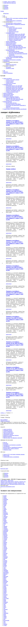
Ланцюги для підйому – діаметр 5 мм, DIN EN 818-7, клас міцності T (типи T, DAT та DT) (14, 217)
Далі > (3, 412)
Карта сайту (10, 480)
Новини (8, 63)
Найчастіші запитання (11, 64)
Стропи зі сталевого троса (15, 40)
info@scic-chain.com (5, 421)
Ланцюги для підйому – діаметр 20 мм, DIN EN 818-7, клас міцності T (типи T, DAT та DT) (14, 148)
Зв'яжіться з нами (10, 68)
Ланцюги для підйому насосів (16, 39)
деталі (10, 138)
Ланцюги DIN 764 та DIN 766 (16, 46)
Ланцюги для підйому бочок (7, 481)
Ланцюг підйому (11, 169)
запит (7, 138)
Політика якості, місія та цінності (13, 23)
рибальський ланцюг (11, 43)
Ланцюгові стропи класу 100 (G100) (17, 37)
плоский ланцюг (12, 29)
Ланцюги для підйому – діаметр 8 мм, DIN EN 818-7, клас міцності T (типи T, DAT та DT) (14, 293)
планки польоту (12, 30)
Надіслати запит (4, 468)
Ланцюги (16, 481)
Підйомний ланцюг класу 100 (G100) (17, 36)
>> (5, 412)
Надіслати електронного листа (8, 486)
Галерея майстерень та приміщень (14, 20)
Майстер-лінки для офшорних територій (12, 437)
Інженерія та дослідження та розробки (12, 59)
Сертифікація (6, 61)
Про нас (5, 442)
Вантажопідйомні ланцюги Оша (17, 484)
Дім (4, 15)
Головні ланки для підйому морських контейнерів (14, 109)
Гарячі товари (4, 480)
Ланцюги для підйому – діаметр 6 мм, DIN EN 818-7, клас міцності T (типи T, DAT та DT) (14, 268)
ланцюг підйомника (10, 41)
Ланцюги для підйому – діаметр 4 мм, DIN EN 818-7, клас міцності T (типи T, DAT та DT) (14, 192)
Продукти (5, 25)
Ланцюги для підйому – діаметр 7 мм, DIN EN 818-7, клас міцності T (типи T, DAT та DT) (14, 243)
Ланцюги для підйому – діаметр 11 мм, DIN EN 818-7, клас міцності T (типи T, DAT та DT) (14, 123)
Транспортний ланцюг (11, 42)
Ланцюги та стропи (12, 482)
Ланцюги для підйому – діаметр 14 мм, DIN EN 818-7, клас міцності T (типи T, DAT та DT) (14, 395)
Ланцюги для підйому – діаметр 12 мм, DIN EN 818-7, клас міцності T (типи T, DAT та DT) (14, 369)
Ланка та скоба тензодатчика (15, 56)
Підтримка (8, 67)
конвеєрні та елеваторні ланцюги (13, 45)
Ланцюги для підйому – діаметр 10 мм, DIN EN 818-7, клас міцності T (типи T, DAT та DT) (14, 344)
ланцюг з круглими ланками (15, 28)
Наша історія (9, 19)
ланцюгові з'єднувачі (13, 31)
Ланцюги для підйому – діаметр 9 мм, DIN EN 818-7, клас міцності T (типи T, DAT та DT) (14, 319)
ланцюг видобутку (10, 26)
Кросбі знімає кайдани (14, 51)
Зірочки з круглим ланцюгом (15, 48)
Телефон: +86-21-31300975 (9, 1)
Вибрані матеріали (10, 50)
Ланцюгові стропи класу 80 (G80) (16, 35)
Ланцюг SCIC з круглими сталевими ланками (16, 18)
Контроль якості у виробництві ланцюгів (15, 24)
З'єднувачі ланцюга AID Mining (16, 52)
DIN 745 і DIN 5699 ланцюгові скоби (17, 47)
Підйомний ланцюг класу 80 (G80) (17, 34)
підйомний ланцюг (10, 32)
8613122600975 (4, 419)
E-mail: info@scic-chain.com (9, 2)
